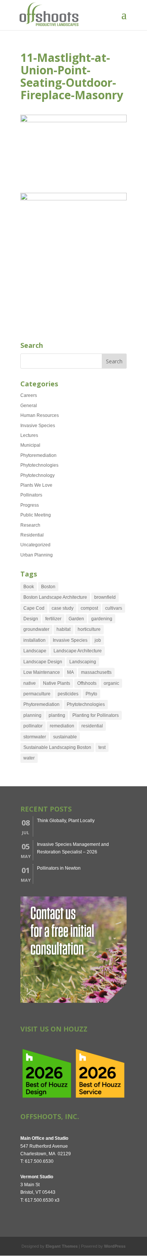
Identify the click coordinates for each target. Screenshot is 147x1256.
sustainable (65, 736)
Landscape (34, 650)
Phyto (91, 693)
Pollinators (31, 495)
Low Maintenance (41, 672)
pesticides (68, 693)
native (29, 683)
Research (30, 525)
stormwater (34, 736)
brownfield (105, 597)
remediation (62, 726)
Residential (32, 535)
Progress (29, 505)
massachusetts (96, 672)
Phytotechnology (37, 475)
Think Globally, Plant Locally (66, 820)
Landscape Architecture (78, 650)
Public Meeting (35, 515)
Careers (28, 395)
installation (34, 640)
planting (57, 715)
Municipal (30, 445)
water (29, 758)
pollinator (33, 726)
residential (92, 726)
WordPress (115, 1246)
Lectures (29, 435)
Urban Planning (36, 555)
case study (63, 608)
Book (28, 586)
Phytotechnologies (39, 465)
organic (111, 683)
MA (70, 672)
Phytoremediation (38, 455)
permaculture (37, 693)
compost (89, 608)
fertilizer (53, 618)
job (98, 640)
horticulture (89, 629)
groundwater (36, 629)
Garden (76, 618)
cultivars (113, 608)
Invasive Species (37, 425)
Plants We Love (36, 485)
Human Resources (39, 415)
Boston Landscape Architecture (55, 597)
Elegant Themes (62, 1246)
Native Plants (56, 683)
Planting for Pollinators (95, 715)
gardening (101, 618)
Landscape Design (42, 661)
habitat (63, 629)
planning (32, 715)
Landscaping (82, 661)
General (28, 405)
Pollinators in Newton (59, 868)
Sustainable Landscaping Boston (57, 747)
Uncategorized (35, 544)
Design (30, 618)
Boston (48, 586)
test (102, 747)
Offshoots (86, 683)
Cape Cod (33, 608)
